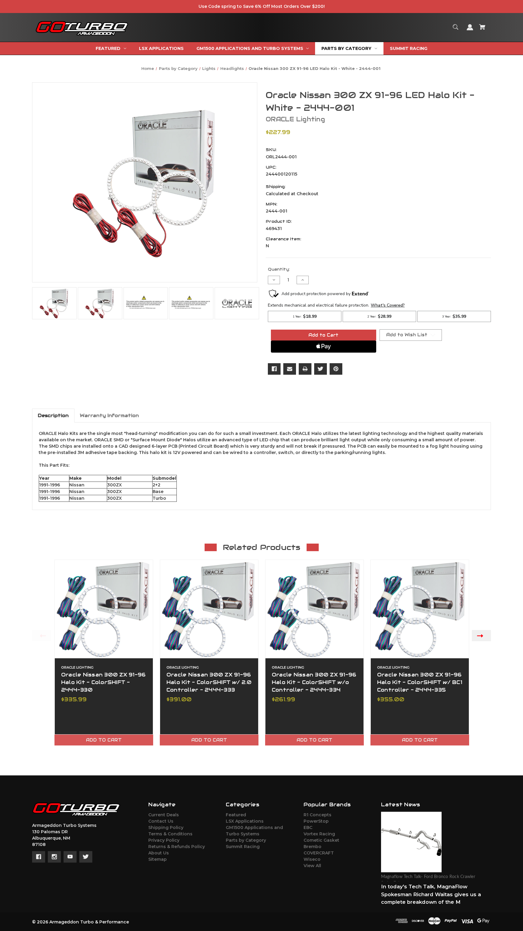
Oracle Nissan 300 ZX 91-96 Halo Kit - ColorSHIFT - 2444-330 (103, 682)
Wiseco (312, 859)
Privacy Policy (163, 840)
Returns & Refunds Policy (176, 846)
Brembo (312, 846)
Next (481, 635)
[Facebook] (274, 369)
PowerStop (316, 821)
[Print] (305, 369)
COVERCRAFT (319, 853)
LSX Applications (245, 821)
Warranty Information (109, 415)
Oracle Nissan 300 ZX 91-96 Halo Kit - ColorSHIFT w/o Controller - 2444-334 (314, 682)
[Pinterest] (336, 369)
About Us (158, 853)
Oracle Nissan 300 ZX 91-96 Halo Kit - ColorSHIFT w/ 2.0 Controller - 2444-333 (209, 682)
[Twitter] (320, 369)
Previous (41, 635)
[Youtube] (70, 857)
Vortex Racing (319, 834)
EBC (308, 827)
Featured (236, 815)
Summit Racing (243, 846)
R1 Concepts (317, 815)
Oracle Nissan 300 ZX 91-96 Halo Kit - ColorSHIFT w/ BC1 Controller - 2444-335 (419, 682)
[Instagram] (54, 857)
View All (312, 865)
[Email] (290, 369)
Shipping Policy (165, 827)
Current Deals (163, 815)
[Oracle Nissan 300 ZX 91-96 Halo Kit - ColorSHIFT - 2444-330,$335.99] (104, 609)
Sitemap (157, 859)
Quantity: (279, 269)
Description (53, 415)
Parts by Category (246, 840)
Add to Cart (104, 740)
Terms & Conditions (170, 834)
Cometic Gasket (321, 840)
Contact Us (160, 821)
